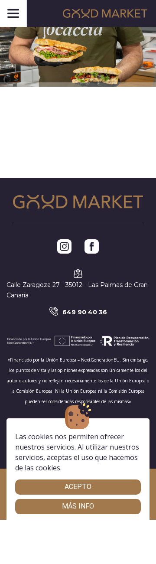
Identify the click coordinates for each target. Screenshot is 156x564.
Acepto (78, 486)
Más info (78, 506)
